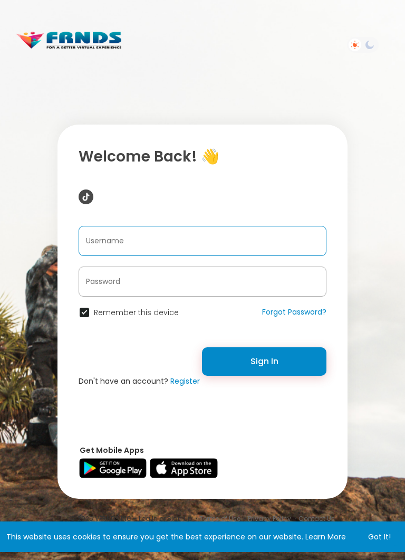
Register (185, 381)
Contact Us (316, 518)
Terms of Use (219, 518)
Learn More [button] (325, 536)
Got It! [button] (379, 536)
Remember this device (136, 312)
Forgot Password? (294, 312)
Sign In (264, 361)
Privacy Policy (269, 518)
